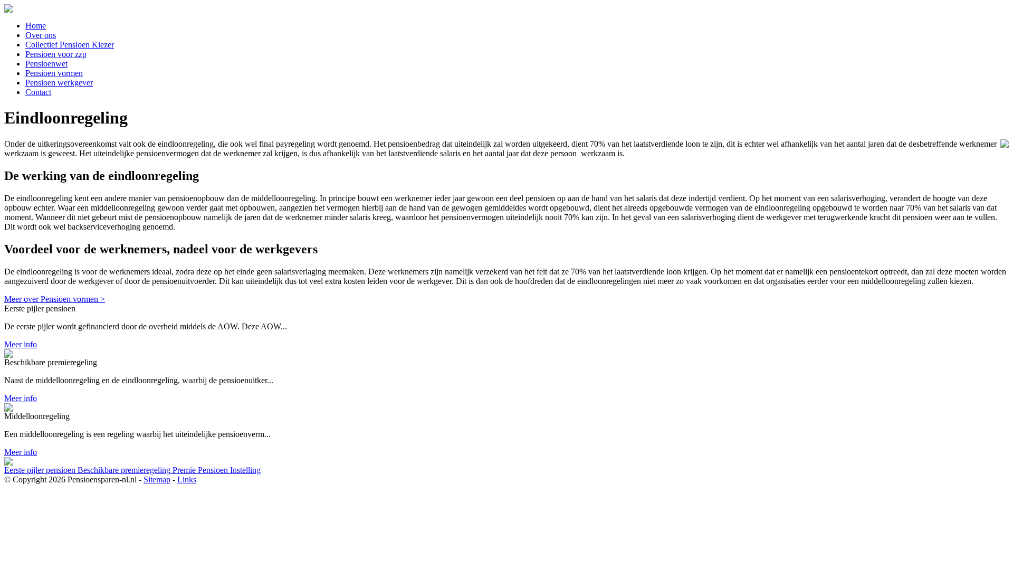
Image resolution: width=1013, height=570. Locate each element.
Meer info (20, 344)
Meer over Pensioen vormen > (54, 298)
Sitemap (157, 479)
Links (186, 479)
